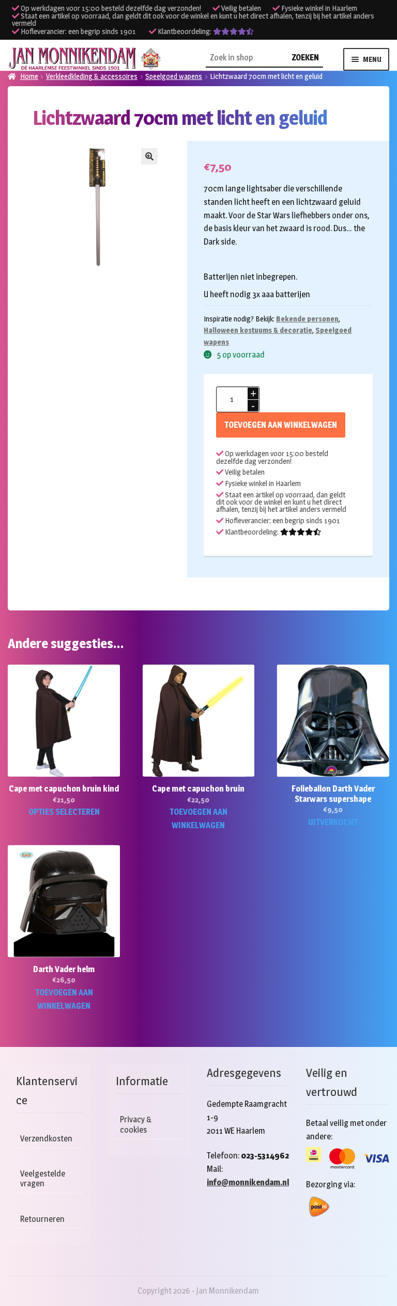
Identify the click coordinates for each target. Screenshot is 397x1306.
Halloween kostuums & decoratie (258, 330)
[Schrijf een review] (233, 31)
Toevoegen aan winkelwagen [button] (198, 818)
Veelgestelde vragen (42, 1178)
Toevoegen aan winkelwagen (280, 425)
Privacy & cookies (136, 1124)
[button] (149, 156)
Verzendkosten (46, 1138)
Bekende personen (307, 318)
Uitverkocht (333, 822)
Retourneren (42, 1219)
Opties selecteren (64, 812)
